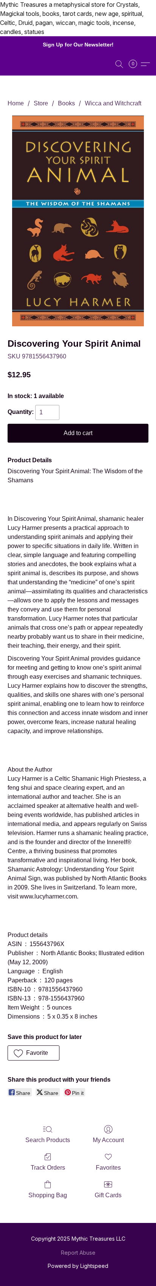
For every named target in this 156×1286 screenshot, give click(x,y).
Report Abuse (78, 1252)
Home (16, 103)
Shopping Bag (47, 1195)
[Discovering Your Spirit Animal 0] (78, 221)
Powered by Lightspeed (78, 1266)
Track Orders (48, 1167)
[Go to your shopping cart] (135, 64)
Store (41, 103)
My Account (108, 1140)
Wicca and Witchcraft (113, 103)
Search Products (47, 1140)
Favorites (108, 1167)
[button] (119, 64)
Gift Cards (108, 1195)
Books (66, 103)
